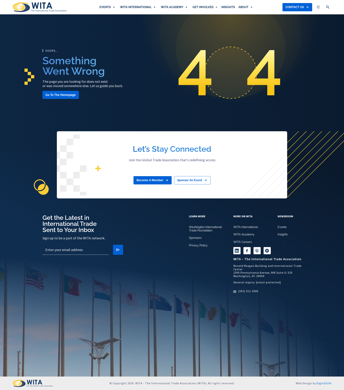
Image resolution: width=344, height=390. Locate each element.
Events (105, 7)
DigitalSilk (323, 383)
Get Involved (203, 7)
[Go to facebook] (247, 250)
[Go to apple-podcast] (257, 250)
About (243, 7)
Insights (228, 7)
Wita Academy (172, 7)
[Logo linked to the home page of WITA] (40, 7)
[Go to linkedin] (237, 250)
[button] (327, 7)
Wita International (135, 7)
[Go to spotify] (267, 250)
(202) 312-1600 (248, 291)
